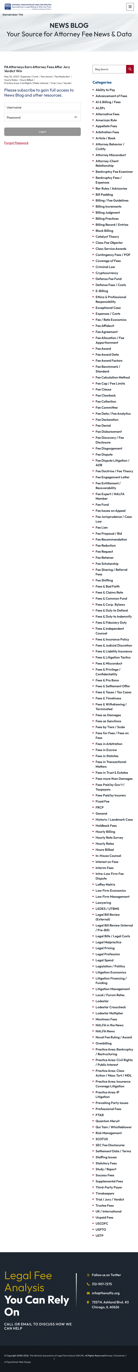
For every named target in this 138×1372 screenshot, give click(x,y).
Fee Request (104, 551)
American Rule (106, 120)
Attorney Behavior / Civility (110, 146)
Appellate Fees (106, 126)
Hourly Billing (105, 832)
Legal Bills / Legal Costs (113, 936)
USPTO (101, 1229)
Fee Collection (106, 401)
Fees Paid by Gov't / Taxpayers (110, 787)
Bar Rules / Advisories (111, 188)
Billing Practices (107, 219)
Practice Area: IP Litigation (107, 1094)
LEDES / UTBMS (107, 909)
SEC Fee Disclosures (110, 1145)
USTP (100, 1236)
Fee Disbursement (109, 432)
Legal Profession (108, 954)
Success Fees (105, 1175)
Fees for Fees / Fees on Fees (112, 735)
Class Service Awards (111, 249)
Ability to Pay (105, 90)
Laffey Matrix (105, 884)
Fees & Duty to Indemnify (114, 616)
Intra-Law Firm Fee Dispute (110, 876)
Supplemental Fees (109, 1181)
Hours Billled (26, 79)
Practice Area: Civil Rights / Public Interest (26, 83)
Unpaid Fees (104, 1217)
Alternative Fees (107, 114)
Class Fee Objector (109, 243)
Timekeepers (105, 1193)
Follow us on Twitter (106, 1275)
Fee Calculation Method (113, 377)
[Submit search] (130, 69)
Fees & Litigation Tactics (113, 657)
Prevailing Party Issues (112, 1103)
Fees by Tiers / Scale (110, 727)
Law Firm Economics (111, 890)
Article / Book (105, 138)
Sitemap (108, 1355)
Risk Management (109, 1133)
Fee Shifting (104, 580)
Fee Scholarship (107, 564)
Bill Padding (104, 194)
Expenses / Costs (29, 76)
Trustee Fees (105, 1205)
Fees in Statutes (107, 756)
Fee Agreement (107, 332)
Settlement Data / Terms (113, 1151)
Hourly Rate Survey (109, 837)
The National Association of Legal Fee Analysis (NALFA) (57, 1355)
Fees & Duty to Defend (112, 610)
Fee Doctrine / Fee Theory (114, 471)
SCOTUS (102, 1139)
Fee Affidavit (105, 326)
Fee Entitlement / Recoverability (108, 485)
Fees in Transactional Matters (111, 764)
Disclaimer (119, 1355)
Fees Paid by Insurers (111, 795)
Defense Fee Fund (109, 279)
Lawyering (103, 903)
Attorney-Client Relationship (107, 163)
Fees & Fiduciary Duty (111, 622)
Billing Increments (109, 206)
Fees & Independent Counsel (110, 631)
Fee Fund (102, 505)
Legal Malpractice (108, 942)
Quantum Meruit (107, 1121)
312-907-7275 (102, 1284)
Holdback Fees (106, 826)
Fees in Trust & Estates (112, 773)
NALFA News (105, 1031)
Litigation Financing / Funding (111, 980)
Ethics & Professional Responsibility (111, 299)
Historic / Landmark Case (114, 819)
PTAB (100, 1115)
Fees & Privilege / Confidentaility (108, 671)
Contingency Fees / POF (113, 255)
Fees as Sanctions (108, 721)
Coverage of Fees (108, 261)
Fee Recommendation (111, 539)
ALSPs (100, 108)
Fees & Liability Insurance (114, 651)
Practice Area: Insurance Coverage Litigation (113, 1083)
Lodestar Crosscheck (111, 1007)
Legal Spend (104, 960)
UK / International (109, 1211)
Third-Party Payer (109, 1187)
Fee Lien (102, 527)
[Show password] (76, 117)
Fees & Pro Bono (107, 680)
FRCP (100, 807)
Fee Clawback (106, 395)
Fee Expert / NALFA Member (110, 496)
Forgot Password (16, 143)
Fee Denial (103, 425)
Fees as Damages (108, 715)
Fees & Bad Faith (108, 586)
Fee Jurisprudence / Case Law (114, 519)
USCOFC (102, 1223)
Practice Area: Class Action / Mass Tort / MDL (114, 1073)
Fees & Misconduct (109, 663)
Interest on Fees (107, 862)
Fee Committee (107, 407)
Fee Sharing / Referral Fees (111, 572)
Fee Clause (103, 389)
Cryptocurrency (107, 273)
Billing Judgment (108, 212)
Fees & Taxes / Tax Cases (113, 692)
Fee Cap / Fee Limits (110, 383)
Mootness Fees (106, 1019)
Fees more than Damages (114, 779)
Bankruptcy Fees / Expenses (109, 180)
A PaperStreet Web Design (17, 1362)
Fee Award (46, 76)
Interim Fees (105, 868)
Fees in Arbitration (109, 744)
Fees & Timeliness (108, 698)
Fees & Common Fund (111, 598)
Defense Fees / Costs (111, 285)
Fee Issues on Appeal (111, 511)
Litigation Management (113, 989)
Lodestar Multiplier (109, 1013)
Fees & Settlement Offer (113, 686)
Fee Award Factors (109, 361)
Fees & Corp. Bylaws (110, 604)
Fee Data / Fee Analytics (113, 414)
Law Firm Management (112, 897)
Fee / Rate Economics (111, 320)
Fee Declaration (107, 420)
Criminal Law (105, 267)
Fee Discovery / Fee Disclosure (110, 440)
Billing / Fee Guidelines (112, 200)
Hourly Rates (11, 79)
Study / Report (106, 1169)
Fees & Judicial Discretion (114, 645)
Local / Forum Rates (110, 995)
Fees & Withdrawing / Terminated (111, 706)
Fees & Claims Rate (109, 592)
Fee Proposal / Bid (109, 533)
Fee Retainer (105, 558)
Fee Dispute (104, 454)
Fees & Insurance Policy (112, 639)
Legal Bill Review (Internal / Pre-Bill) (114, 927)
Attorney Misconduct (111, 155)
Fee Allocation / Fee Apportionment (110, 340)
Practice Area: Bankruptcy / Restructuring (114, 1051)
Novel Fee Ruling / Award (114, 1037)
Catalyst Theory (107, 237)
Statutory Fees (106, 1163)
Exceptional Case (108, 308)
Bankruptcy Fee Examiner (114, 172)
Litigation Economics (111, 972)
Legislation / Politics (110, 966)
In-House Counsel (108, 856)
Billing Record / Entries (112, 225)
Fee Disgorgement (109, 448)
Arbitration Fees (107, 132)
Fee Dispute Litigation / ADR (112, 462)
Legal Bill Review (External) (108, 917)
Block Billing (104, 231)
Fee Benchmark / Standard (108, 369)
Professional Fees (108, 1109)
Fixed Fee (102, 801)
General (101, 813)
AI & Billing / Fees (108, 102)
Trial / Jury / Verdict (61, 83)
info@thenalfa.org (106, 1293)
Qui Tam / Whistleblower (114, 1127)
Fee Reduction (62, 76)
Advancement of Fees (111, 96)
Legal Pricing (105, 948)
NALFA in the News (110, 1025)
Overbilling (104, 1043)
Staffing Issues (106, 1157)
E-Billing (102, 291)
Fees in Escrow (106, 750)
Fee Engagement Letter (113, 477)
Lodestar (102, 1001)
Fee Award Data (107, 354)
